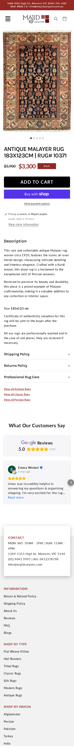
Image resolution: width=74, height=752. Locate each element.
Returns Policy (15, 365)
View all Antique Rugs (17, 389)
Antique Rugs (13, 695)
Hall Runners (13, 658)
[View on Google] (12, 469)
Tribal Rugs (11, 666)
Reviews (10, 618)
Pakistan (10, 728)
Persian (9, 721)
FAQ (7, 625)
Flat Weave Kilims (16, 651)
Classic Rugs (12, 673)
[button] (8, 18)
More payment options (37, 203)
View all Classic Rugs (17, 394)
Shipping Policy (17, 354)
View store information (23, 224)
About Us (10, 611)
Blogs (8, 632)
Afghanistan (12, 714)
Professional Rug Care (21, 377)
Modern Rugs (13, 688)
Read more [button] (15, 497)
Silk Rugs (10, 680)
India (7, 743)
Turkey (8, 736)
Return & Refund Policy (20, 596)
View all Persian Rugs (17, 399)
